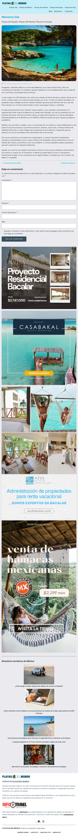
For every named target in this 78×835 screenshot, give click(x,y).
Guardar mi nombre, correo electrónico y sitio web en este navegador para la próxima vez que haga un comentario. (39, 232)
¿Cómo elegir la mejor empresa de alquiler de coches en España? (39, 686)
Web (3, 222)
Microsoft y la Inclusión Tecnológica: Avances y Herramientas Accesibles (39, 767)
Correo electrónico (9, 212)
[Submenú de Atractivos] (62, 11)
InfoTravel (24, 812)
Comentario (7, 180)
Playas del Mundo (27, 22)
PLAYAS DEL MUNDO (20, 781)
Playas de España (10, 22)
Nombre (5, 203)
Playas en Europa (44, 22)
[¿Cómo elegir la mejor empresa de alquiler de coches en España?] (39, 674)
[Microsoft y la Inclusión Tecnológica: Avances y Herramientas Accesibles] (39, 755)
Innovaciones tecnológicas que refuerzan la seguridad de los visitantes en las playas (39, 738)
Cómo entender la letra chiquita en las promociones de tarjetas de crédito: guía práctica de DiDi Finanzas (39, 712)
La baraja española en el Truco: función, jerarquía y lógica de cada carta (39, 742)
